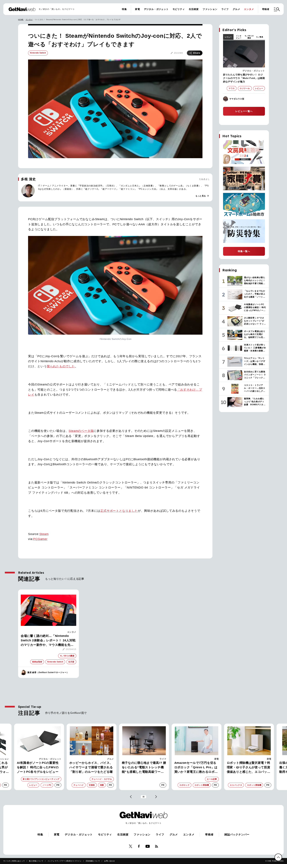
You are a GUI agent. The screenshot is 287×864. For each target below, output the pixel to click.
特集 (124, 9)
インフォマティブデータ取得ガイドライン (65, 861)
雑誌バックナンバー (236, 834)
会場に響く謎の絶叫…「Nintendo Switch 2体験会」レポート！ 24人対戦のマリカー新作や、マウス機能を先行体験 (48, 640)
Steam (44, 534)
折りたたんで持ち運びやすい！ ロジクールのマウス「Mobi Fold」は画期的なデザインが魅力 (244, 78)
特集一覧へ (244, 251)
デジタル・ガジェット (156, 9)
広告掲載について (93, 861)
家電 (137, 9)
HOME (21, 19)
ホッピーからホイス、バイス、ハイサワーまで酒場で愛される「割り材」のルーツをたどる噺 (90, 767)
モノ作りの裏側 (249, 37)
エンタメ (249, 9)
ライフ (225, 9)
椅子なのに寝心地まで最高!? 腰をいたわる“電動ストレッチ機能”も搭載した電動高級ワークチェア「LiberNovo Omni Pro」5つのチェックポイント (143, 767)
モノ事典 (259, 37)
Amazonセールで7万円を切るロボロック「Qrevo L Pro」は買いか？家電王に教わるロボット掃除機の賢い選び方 (195, 767)
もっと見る (202, 195)
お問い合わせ (109, 861)
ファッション (210, 9)
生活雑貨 (194, 9)
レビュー (228, 37)
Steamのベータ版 (81, 430)
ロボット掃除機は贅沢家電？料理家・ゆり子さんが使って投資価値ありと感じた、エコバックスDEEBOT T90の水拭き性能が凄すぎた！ (248, 767)
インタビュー (238, 37)
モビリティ (179, 9)
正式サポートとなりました (119, 510)
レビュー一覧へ (244, 111)
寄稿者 (265, 9)
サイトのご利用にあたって (14, 861)
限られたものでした (61, 366)
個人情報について (36, 861)
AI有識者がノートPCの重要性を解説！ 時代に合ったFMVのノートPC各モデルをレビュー (37, 767)
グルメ (236, 9)
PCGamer (40, 539)
